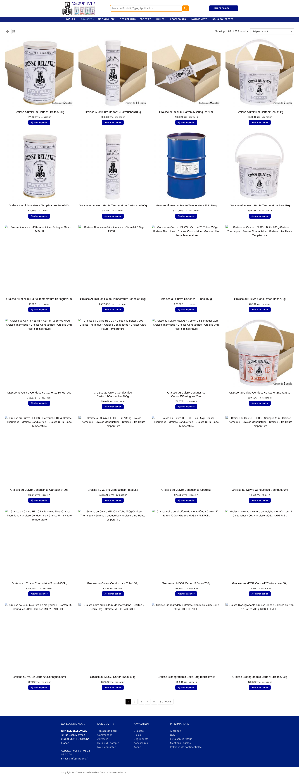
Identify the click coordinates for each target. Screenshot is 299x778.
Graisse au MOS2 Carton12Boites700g (186, 583)
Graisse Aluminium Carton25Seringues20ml (186, 112)
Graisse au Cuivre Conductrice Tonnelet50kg (39, 583)
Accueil (138, 747)
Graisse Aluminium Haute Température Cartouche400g (113, 205)
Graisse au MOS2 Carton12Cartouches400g (259, 583)
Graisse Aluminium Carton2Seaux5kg (260, 112)
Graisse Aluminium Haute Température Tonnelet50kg (113, 299)
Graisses (139, 730)
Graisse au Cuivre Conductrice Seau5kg (186, 489)
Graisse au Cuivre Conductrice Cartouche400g (39, 489)
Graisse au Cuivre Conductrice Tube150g (112, 583)
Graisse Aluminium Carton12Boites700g (39, 112)
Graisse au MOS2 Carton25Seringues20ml (39, 676)
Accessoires (141, 743)
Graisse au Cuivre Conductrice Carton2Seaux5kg (259, 392)
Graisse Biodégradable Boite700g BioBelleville (186, 676)
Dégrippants (141, 738)
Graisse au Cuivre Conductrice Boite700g (260, 299)
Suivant (165, 701)
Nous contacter (106, 747)
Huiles (137, 734)
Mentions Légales (180, 743)
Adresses (102, 738)
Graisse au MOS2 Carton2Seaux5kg (112, 676)
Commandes (104, 734)
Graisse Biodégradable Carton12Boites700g (259, 676)
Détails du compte (108, 743)
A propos (175, 730)
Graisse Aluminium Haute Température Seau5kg (260, 205)
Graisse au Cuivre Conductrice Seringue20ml (260, 489)
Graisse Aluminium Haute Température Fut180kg (186, 205)
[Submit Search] (186, 8)
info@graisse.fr (79, 758)
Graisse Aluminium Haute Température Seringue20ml (39, 299)
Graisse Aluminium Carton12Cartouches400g (113, 112)
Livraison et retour (181, 738)
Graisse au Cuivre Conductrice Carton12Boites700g (39, 392)
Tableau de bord (107, 730)
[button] (39, 122)
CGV (173, 734)
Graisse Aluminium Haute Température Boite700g (39, 205)
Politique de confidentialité (186, 747)
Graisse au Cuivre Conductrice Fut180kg (113, 489)
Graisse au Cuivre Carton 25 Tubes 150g (186, 299)
